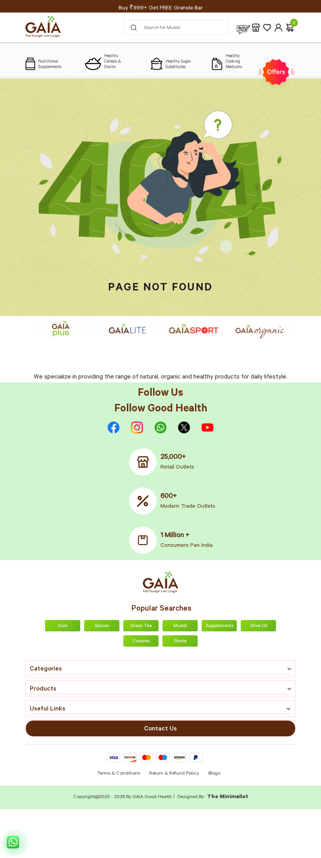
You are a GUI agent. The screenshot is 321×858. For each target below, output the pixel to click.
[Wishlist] (267, 27)
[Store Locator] (256, 27)
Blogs (214, 774)
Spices (102, 626)
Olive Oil (258, 626)
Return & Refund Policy (174, 774)
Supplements (219, 626)
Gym (63, 626)
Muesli (180, 626)
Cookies (141, 641)
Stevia (180, 641)
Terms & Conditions (119, 774)
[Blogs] (243, 28)
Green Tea (141, 626)
